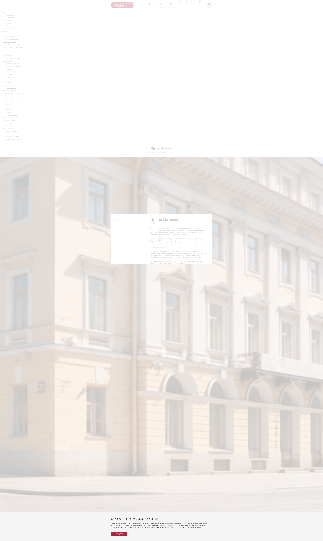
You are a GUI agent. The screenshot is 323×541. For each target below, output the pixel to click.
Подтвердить (118, 534)
